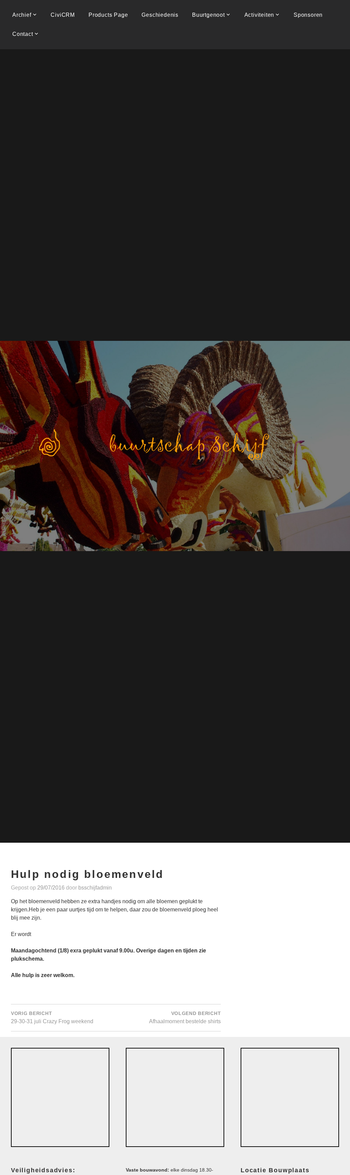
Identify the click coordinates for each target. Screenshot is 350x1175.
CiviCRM (63, 15)
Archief (21, 15)
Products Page (108, 15)
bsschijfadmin (95, 888)
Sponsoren (308, 15)
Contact (22, 34)
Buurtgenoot (208, 15)
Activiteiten (259, 15)
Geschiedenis (160, 15)
